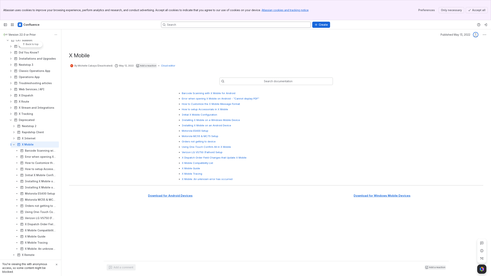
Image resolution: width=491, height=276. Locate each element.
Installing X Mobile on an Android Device (206, 125)
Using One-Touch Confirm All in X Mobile (206, 146)
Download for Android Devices (170, 195)
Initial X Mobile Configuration (199, 114)
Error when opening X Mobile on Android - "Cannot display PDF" (220, 98)
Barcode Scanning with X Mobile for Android (208, 93)
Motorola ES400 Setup (195, 130)
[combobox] (226, 81)
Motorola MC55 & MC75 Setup (200, 136)
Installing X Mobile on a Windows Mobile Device (211, 120)
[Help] (479, 25)
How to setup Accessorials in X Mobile (205, 109)
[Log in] (486, 25)
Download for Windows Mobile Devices (382, 195)
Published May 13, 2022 (455, 34)
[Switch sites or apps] (12, 25)
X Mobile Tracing (192, 173)
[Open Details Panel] (482, 251)
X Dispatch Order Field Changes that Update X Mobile (214, 157)
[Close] (56, 264)
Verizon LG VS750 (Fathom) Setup (202, 152)
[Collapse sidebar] (5, 25)
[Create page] (482, 258)
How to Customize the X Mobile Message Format (211, 103)
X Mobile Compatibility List (197, 162)
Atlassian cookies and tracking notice (285, 10)
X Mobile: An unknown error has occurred (207, 179)
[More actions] (56, 34)
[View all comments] (482, 243)
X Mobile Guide (191, 168)
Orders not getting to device (199, 141)
